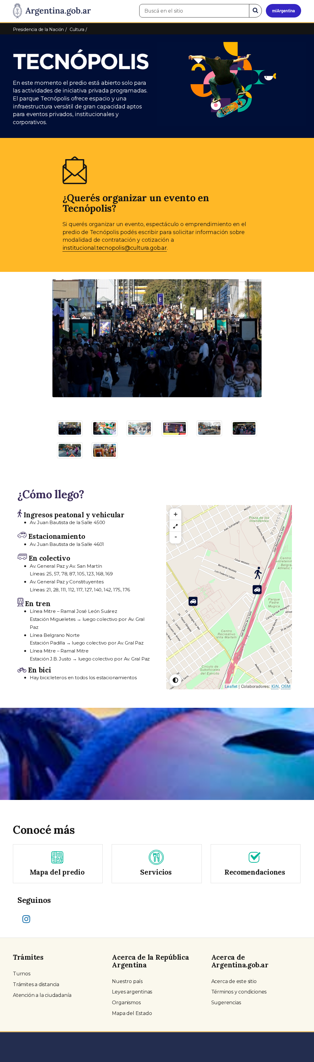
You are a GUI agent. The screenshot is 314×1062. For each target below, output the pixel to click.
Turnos (21, 974)
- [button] (176, 536)
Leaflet (231, 686)
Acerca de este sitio (234, 981)
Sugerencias (226, 1002)
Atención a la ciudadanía (42, 995)
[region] (175, 526)
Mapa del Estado (132, 1013)
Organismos (126, 1002)
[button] (68, 335)
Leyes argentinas (132, 992)
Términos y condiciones (239, 992)
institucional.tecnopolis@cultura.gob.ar (115, 248)
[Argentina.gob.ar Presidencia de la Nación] (51, 11)
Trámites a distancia (36, 984)
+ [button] (176, 514)
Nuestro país (127, 981)
